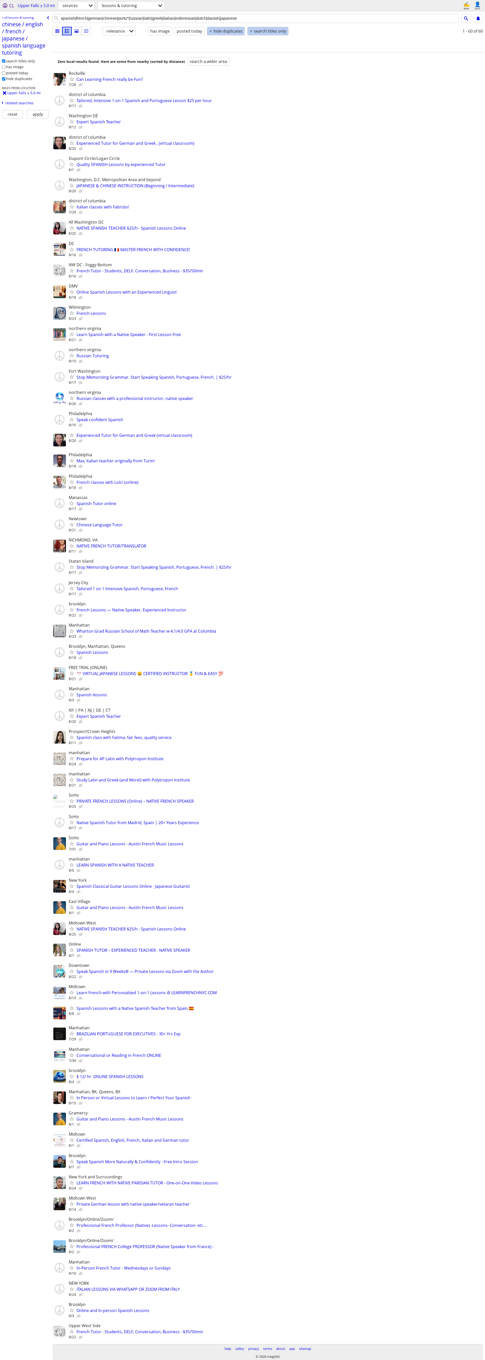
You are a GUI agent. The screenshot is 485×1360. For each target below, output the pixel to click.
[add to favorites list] (72, 79)
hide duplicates (19, 78)
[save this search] (478, 18)
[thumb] (67, 31)
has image (14, 66)
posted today (17, 72)
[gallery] (76, 31)
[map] (86, 31)
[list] (57, 31)
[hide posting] (81, 85)
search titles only (20, 61)
